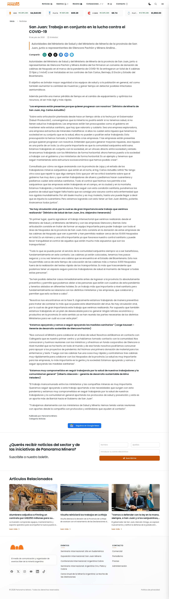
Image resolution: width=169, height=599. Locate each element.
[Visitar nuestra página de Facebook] (11, 571)
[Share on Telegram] (72, 55)
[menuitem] (47, 4)
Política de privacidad (150, 590)
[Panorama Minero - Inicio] (13, 3)
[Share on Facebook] (66, 55)
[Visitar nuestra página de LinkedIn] (37, 571)
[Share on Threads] (55, 55)
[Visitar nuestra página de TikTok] (43, 571)
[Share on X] (50, 55)
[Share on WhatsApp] (45, 55)
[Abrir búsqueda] (155, 3)
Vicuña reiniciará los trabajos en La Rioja (83, 514)
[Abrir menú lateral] (162, 3)
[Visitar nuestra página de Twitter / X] (18, 571)
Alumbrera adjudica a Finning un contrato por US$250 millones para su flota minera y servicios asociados (31, 518)
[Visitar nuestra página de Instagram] (24, 571)
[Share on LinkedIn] (61, 55)
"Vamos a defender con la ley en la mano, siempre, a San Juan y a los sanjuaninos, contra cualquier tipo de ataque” (135, 518)
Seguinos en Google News (87, 425)
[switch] (149, 3)
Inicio (12, 21)
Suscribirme (131, 458)
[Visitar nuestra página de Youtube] (31, 571)
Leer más (13, 529)
